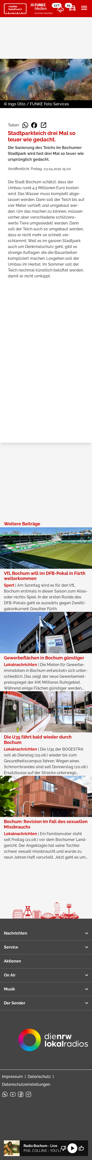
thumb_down (63, 1148)
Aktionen (12, 961)
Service (11, 947)
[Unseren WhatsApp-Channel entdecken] (5, 1094)
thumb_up (81, 1148)
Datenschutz (39, 1076)
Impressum (12, 1076)
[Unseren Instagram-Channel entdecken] (28, 1094)
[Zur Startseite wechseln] (15, 9)
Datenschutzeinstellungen (26, 1084)
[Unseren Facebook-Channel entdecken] (21, 1094)
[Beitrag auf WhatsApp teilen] (25, 125)
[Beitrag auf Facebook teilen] (34, 125)
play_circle (72, 1148)
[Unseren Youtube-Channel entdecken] (13, 1094)
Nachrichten (15, 933)
